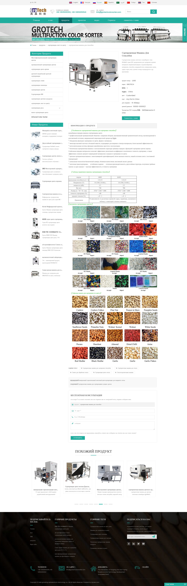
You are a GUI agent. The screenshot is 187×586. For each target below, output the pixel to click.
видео (96, 20)
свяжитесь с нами (131, 20)
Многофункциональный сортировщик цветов (43, 59)
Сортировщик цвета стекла (102, 373)
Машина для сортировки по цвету (99, 530)
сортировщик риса (37, 108)
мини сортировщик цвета (39, 112)
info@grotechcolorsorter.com (108, 12)
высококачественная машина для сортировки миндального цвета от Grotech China (64, 541)
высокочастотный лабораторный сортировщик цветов (52, 257)
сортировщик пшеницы (39, 85)
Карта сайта (33, 544)
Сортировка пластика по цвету (98, 548)
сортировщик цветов (38, 90)
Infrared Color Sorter (39, 117)
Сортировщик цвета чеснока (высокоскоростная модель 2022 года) (47, 486)
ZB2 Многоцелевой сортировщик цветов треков (52, 169)
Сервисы (111, 20)
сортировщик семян (37, 80)
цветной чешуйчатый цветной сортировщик (41, 75)
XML (31, 537)
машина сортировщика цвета (92, 133)
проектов (82, 20)
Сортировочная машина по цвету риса (100, 527)
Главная (36, 20)
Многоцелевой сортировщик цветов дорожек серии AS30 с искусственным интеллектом (78, 490)
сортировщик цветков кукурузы (41, 99)
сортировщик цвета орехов (40, 69)
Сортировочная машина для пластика (100, 538)
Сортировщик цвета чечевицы (98, 534)
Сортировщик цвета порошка (52, 181)
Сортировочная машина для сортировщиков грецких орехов (95, 384)
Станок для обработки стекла (80, 373)
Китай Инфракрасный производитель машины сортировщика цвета (52, 207)
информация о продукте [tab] (83, 125)
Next (31, 499)
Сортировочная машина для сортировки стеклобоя (97, 368)
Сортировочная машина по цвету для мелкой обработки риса (52, 194)
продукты (65, 20)
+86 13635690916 (63, 12)
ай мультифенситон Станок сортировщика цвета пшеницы (52, 245)
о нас (50, 20)
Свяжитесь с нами (131, 118)
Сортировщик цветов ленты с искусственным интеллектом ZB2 (52, 156)
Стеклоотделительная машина (125, 373)
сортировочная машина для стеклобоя (90, 404)
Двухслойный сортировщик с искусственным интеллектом (52, 143)
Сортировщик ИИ (37, 94)
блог (31, 533)
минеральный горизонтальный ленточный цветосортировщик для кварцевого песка (102, 380)
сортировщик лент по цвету (57, 45)
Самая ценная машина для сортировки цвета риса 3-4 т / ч (52, 270)
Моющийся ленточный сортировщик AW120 (52, 130)
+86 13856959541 (79, 12)
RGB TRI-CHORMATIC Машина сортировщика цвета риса (52, 232)
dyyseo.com (95, 582)
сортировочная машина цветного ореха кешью (110, 490)
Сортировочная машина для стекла (127, 368)
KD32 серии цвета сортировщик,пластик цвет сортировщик (52, 219)
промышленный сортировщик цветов (43, 65)
